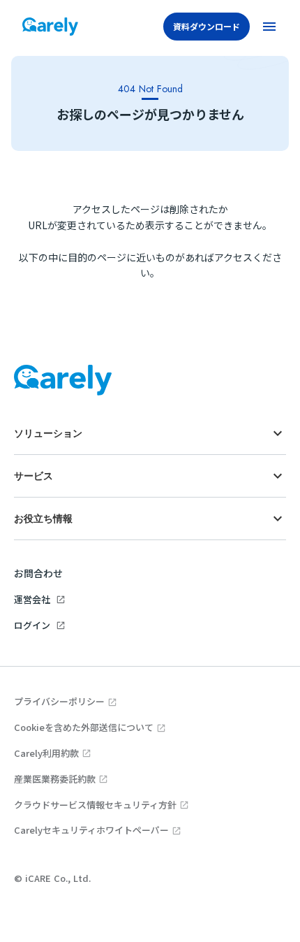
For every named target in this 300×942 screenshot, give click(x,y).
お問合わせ (38, 573)
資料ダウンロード (206, 26)
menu (269, 26)
